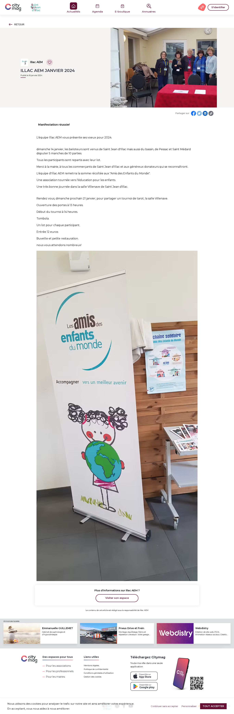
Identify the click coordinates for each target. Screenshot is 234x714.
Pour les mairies (55, 676)
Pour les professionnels (59, 671)
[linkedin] (205, 113)
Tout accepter (213, 706)
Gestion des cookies (92, 677)
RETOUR (19, 24)
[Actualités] (27, 7)
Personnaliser (189, 706)
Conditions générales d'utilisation (99, 673)
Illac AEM (36, 62)
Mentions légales (91, 665)
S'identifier (218, 7)
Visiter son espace (117, 598)
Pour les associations (58, 665)
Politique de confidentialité (96, 669)
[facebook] (193, 113)
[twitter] (199, 113)
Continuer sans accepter (164, 706)
